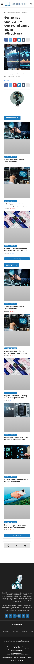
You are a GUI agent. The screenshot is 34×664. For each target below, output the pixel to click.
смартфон (6, 631)
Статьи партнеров (10, 156)
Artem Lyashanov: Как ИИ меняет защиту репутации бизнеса (14, 205)
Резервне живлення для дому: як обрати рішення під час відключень (16, 439)
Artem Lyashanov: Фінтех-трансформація (14, 160)
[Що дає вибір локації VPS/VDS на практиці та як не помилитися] (17, 459)
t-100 (17, 106)
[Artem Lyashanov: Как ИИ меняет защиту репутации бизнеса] (17, 182)
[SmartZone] (16, 4)
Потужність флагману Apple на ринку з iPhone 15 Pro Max (17, 646)
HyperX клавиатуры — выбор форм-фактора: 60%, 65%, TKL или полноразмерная (16, 250)
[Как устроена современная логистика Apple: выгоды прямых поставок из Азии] (17, 503)
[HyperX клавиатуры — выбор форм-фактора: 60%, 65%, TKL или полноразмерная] (17, 227)
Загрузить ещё (17, 258)
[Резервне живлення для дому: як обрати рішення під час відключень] (17, 417)
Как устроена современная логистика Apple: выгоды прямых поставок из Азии (15, 526)
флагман (15, 631)
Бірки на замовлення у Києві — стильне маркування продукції (18, 652)
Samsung (24, 631)
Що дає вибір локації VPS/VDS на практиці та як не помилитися (16, 480)
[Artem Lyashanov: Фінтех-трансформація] (17, 138)
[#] (11, 660)
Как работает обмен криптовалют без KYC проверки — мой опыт (18, 649)
